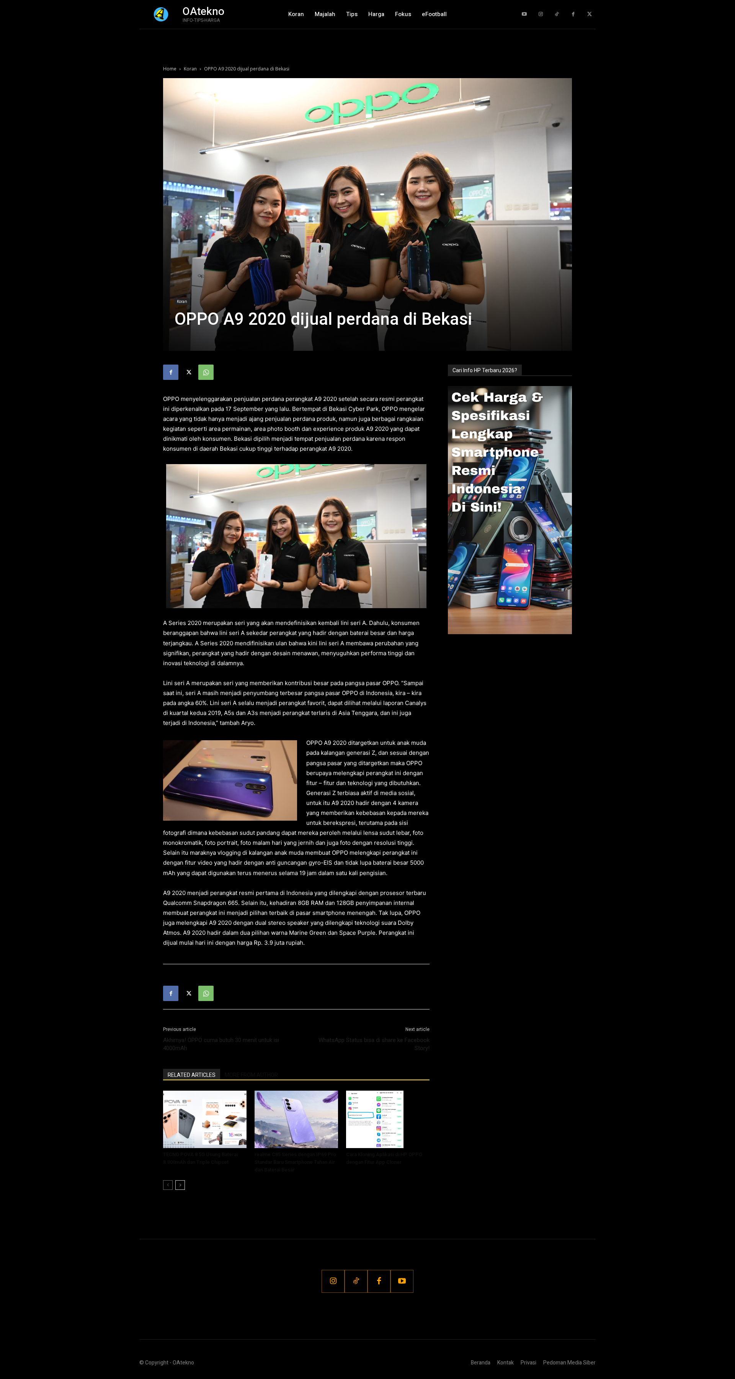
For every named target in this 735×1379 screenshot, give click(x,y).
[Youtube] (524, 14)
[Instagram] (540, 14)
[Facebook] (573, 14)
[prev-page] (168, 1185)
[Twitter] (589, 14)
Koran (190, 68)
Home (169, 68)
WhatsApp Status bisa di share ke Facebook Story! (374, 1044)
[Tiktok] (556, 14)
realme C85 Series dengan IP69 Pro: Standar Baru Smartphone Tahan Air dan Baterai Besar (296, 1162)
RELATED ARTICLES (192, 1075)
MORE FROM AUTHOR (251, 1075)
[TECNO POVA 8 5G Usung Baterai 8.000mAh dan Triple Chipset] (205, 1119)
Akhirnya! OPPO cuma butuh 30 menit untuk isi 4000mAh (221, 1044)
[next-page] (180, 1185)
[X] (188, 372)
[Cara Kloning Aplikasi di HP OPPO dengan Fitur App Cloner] (388, 1119)
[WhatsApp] (206, 372)
